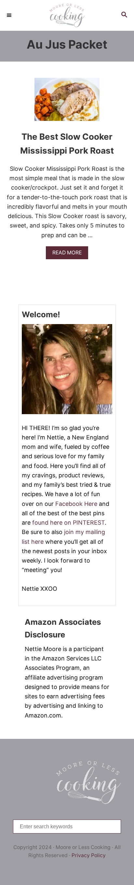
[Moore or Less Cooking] (67, 15)
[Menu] (10, 15)
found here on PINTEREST (68, 522)
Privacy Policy (89, 855)
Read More (69, 254)
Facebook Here (76, 503)
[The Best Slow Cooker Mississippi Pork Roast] (67, 102)
